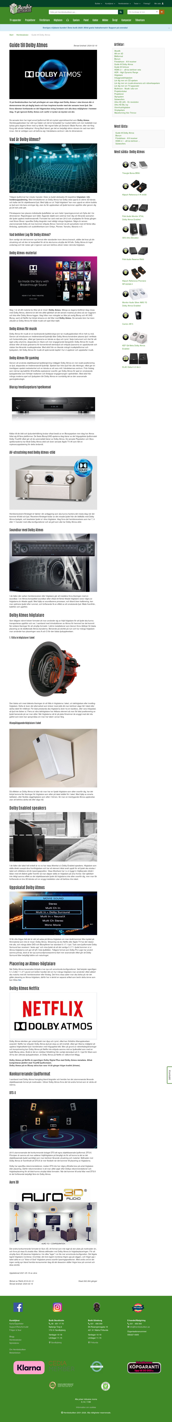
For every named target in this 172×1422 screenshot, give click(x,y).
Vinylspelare (119, 110)
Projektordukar (120, 91)
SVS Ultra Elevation (130, 237)
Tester (136, 3)
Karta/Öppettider (16, 1323)
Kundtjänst (109, 3)
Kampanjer (126, 20)
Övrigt (114, 20)
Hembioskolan (123, 3)
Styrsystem (119, 96)
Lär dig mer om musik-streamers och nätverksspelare (137, 83)
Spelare (76, 20)
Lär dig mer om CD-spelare (126, 80)
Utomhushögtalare (122, 107)
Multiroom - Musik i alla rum (126, 88)
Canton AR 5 (127, 324)
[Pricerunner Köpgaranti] (145, 1367)
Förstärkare (44, 20)
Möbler (105, 20)
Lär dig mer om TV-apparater (126, 85)
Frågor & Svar (15, 1330)
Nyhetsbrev (14, 1343)
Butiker (98, 3)
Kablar (95, 20)
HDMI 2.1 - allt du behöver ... (127, 141)
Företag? (147, 3)
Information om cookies (86, 1407)
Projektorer (30, 20)
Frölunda (94, 1342)
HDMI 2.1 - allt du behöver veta (127, 69)
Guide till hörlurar (121, 67)
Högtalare (58, 20)
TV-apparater (15, 20)
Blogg (11, 1336)
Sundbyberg (56, 1342)
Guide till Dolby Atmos (123, 64)
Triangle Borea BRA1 (131, 173)
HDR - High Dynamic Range (126, 72)
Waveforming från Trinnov (125, 112)
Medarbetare (14, 1352)
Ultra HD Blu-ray (121, 104)
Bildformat (118, 56)
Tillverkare (140, 20)
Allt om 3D (118, 53)
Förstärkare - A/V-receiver (125, 61)
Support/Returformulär (18, 1326)
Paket (86, 20)
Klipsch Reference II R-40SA (134, 194)
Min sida (158, 3)
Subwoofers (119, 99)
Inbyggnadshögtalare (123, 77)
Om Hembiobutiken (17, 1349)
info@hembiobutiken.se (140, 1326)
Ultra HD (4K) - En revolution (126, 102)
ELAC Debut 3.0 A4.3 (131, 367)
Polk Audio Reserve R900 (133, 259)
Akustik (117, 50)
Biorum (117, 59)
